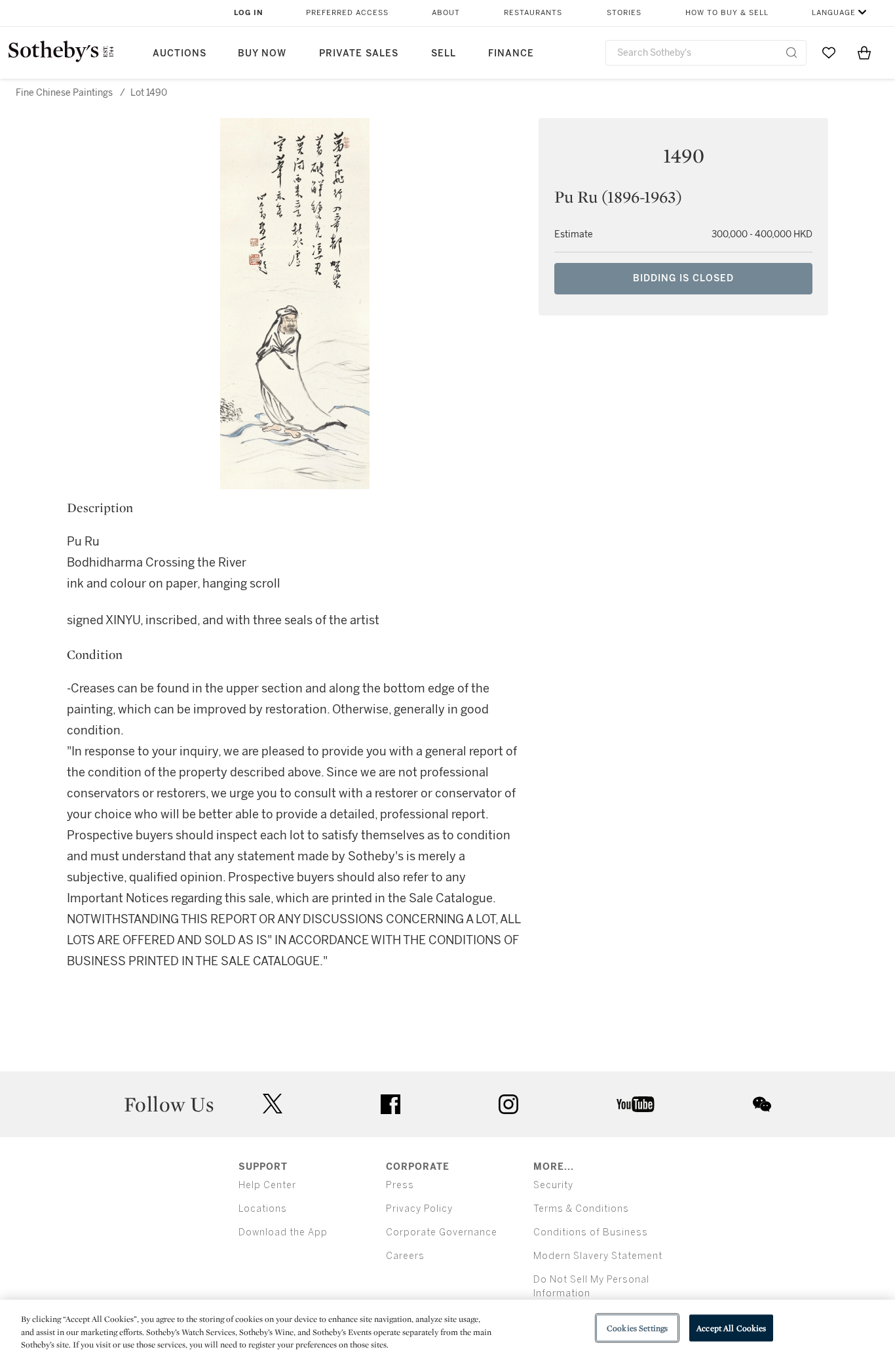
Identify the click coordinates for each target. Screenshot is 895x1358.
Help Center (267, 1185)
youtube (636, 1104)
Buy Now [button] (262, 53)
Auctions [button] (179, 53)
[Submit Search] (791, 52)
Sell (443, 53)
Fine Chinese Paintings (64, 92)
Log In (248, 13)
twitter (272, 1104)
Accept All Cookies (731, 1327)
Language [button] (834, 13)
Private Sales (358, 53)
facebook (390, 1104)
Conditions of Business (590, 1232)
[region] (447, 1329)
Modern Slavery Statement (597, 1256)
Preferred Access (347, 13)
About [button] (446, 13)
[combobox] (706, 53)
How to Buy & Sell (727, 13)
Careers (405, 1256)
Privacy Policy (419, 1208)
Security (553, 1185)
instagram (508, 1104)
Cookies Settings (637, 1327)
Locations (262, 1208)
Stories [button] (624, 13)
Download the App (283, 1232)
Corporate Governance (441, 1232)
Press (400, 1185)
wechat (762, 1104)
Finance (511, 53)
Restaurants (533, 13)
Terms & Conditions (581, 1208)
